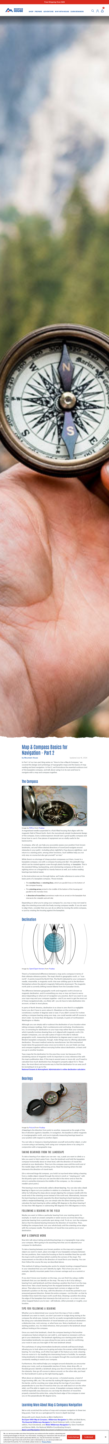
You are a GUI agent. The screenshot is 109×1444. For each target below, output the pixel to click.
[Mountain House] (14, 10)
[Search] (92, 11)
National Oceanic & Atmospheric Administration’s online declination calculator (53, 1069)
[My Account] (97, 11)
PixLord (32, 1127)
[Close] (105, 1437)
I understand (88, 1437)
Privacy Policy (46, 1442)
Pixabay (41, 828)
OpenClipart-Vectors (36, 969)
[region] (54, 1437)
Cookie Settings (73, 1437)
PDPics (31, 828)
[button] (31, 10)
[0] (102, 11)
